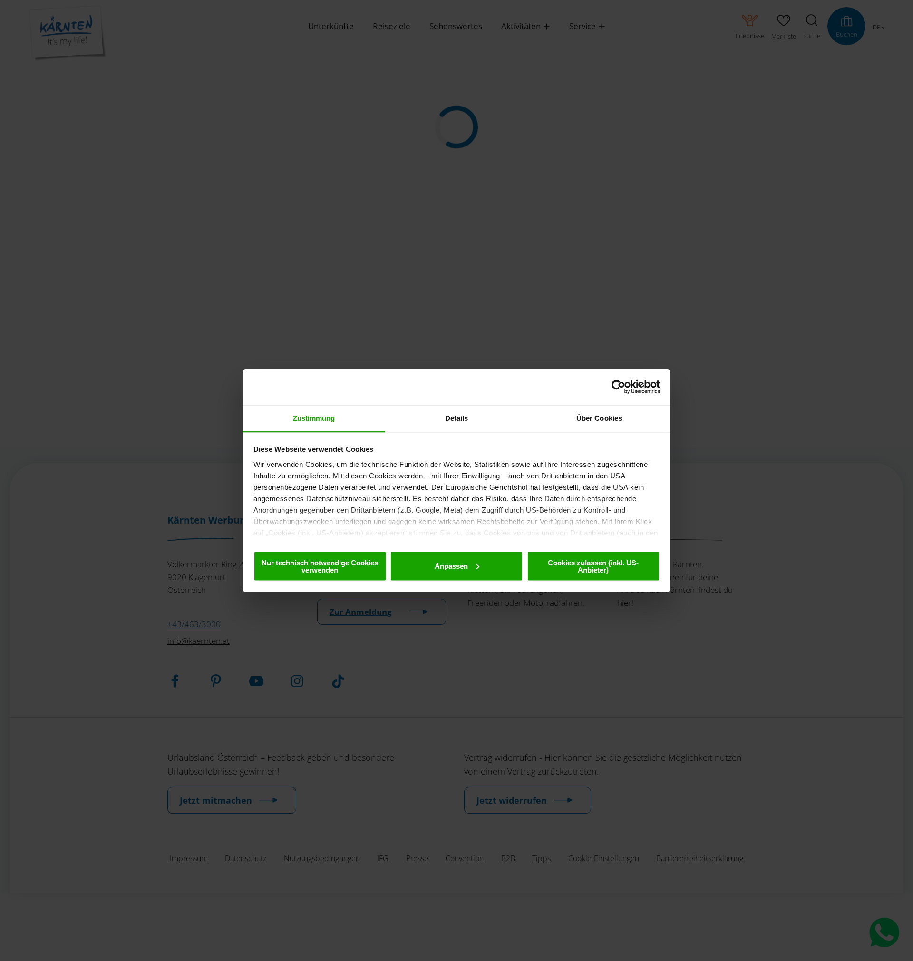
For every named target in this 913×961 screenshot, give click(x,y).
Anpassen (451, 566)
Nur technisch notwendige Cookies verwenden (320, 565)
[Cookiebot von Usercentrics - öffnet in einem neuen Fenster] (618, 387)
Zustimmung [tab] (314, 418)
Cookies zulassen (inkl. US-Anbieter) (593, 565)
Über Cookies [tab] (599, 418)
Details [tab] (456, 418)
